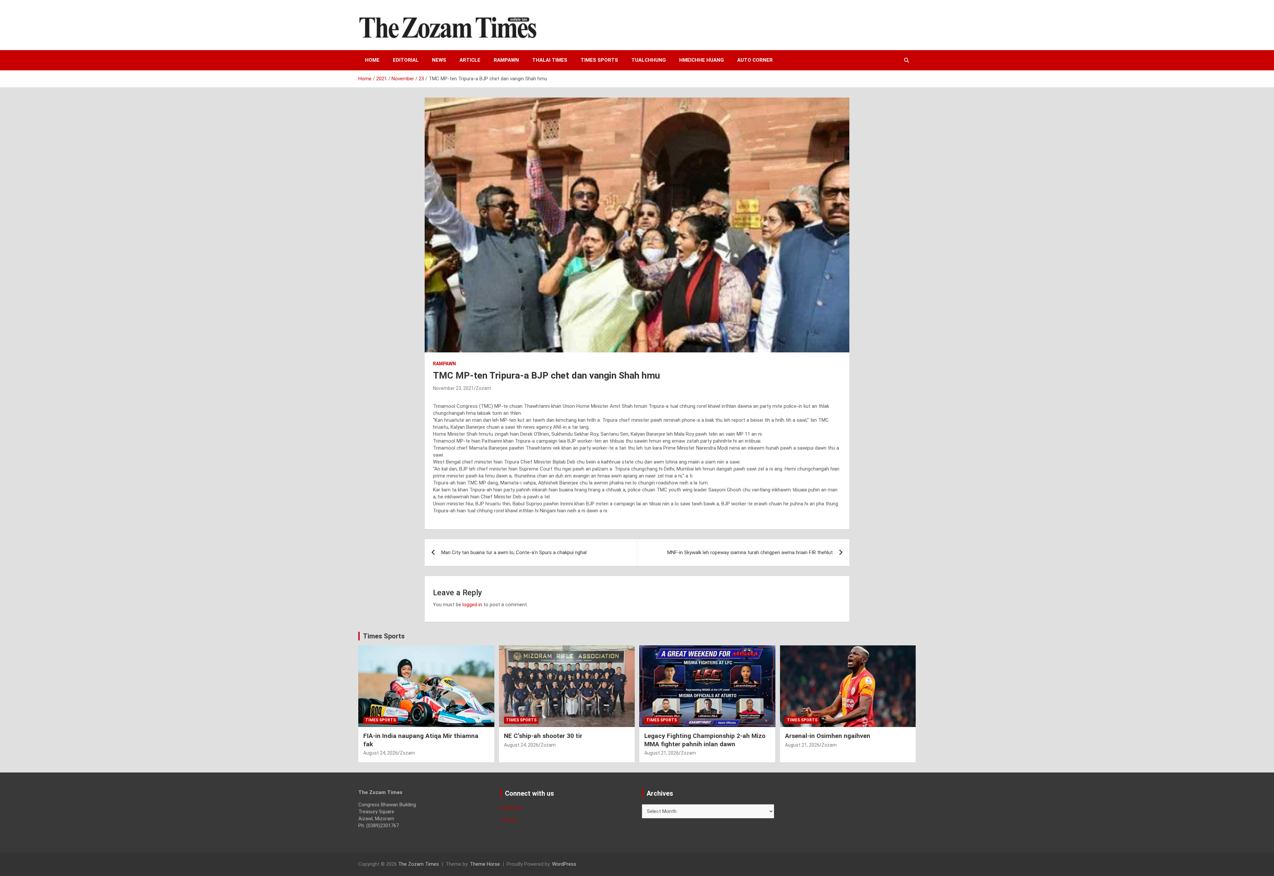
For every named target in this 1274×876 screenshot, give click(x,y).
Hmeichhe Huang (701, 60)
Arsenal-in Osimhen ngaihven (827, 736)
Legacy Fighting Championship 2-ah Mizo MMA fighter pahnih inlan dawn (704, 740)
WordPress (564, 864)
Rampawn (506, 60)
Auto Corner (755, 60)
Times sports (599, 60)
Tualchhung (648, 60)
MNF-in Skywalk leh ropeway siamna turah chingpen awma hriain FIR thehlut (750, 552)
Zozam (483, 388)
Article (470, 60)
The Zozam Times (418, 864)
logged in (472, 605)
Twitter (508, 820)
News (439, 60)
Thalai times (549, 60)
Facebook (511, 808)
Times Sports (384, 636)
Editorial (406, 60)
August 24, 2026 (380, 753)
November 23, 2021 (453, 388)
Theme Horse (485, 864)
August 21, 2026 (661, 753)
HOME (372, 60)
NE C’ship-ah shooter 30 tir (543, 736)
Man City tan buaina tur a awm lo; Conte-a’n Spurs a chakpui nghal (514, 552)
